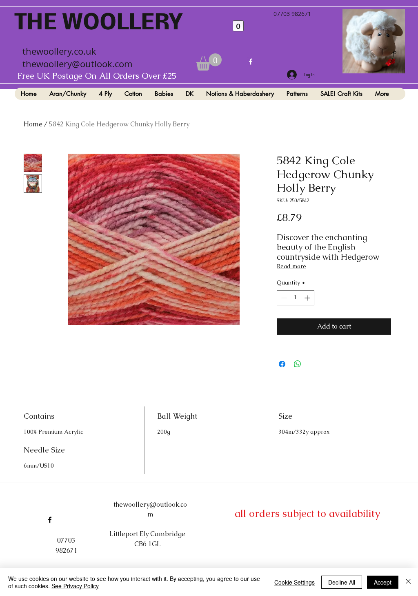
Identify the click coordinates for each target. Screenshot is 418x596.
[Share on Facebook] (282, 364)
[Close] (408, 582)
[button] (209, 62)
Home (33, 124)
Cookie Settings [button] (294, 582)
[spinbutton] (295, 298)
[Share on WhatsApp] (297, 364)
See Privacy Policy (75, 586)
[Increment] (308, 298)
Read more (291, 266)
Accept (382, 582)
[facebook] (251, 61)
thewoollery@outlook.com (77, 64)
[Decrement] (283, 298)
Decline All (341, 582)
